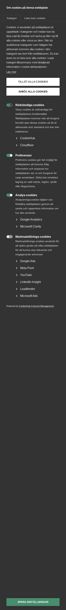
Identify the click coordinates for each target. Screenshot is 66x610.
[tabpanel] (33, 172)
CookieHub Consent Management (36, 306)
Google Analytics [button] (31, 219)
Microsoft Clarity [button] (30, 226)
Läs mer (11, 71)
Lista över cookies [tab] (34, 18)
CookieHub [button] (27, 138)
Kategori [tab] (12, 18)
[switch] (7, 104)
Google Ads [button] (27, 261)
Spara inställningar (33, 602)
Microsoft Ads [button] (29, 295)
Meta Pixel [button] (27, 268)
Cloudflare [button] (27, 145)
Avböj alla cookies (33, 91)
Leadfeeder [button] (27, 288)
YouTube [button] (26, 275)
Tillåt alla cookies (33, 81)
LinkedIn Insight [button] (30, 281)
